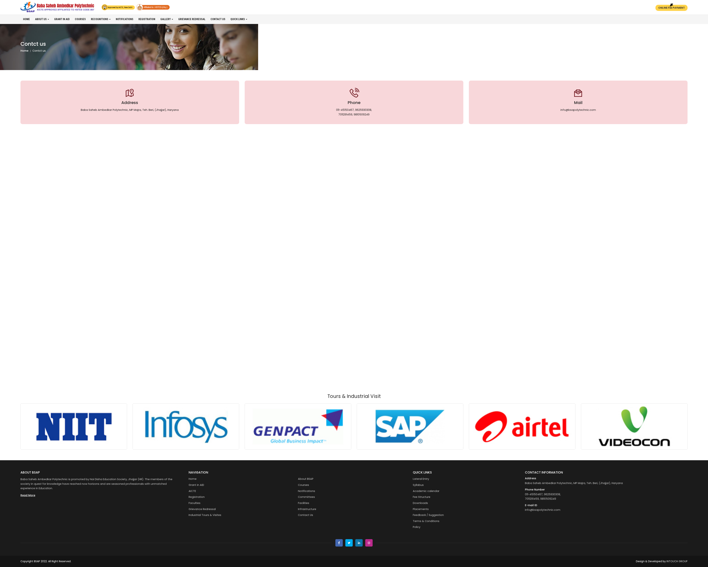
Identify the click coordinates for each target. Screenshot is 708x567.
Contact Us (218, 19)
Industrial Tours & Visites (205, 515)
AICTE (192, 491)
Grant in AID (62, 19)
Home (26, 19)
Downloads (420, 503)
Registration (146, 19)
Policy (416, 527)
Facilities (303, 503)
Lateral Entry (421, 479)
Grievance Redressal (191, 19)
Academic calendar (426, 491)
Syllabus (418, 485)
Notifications (124, 19)
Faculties (194, 503)
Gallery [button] (165, 19)
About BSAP (305, 479)
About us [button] (41, 19)
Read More (27, 495)
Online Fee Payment (671, 8)
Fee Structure (421, 497)
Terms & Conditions (426, 521)
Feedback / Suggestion (428, 515)
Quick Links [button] (237, 19)
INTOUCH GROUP (677, 561)
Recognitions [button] (100, 19)
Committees (306, 497)
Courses (80, 19)
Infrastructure (307, 509)
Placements (421, 509)
